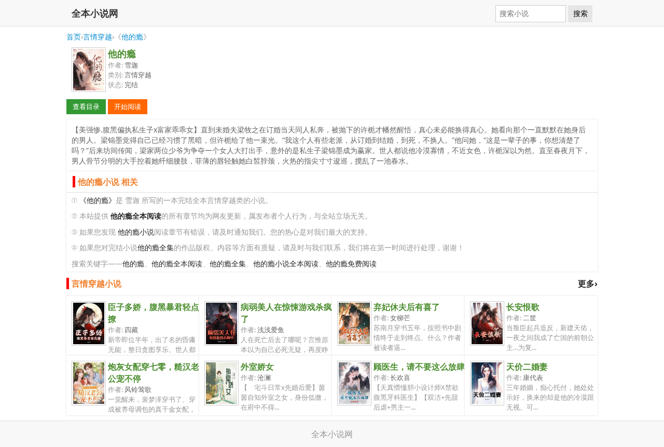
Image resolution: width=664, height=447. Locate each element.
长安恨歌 (523, 307)
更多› (588, 283)
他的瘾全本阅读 (176, 263)
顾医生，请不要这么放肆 (419, 366)
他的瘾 (132, 37)
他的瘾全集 (155, 247)
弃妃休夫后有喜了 (407, 307)
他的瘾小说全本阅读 (286, 263)
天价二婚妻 (527, 366)
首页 (73, 37)
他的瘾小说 (136, 232)
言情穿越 (97, 37)
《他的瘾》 (97, 200)
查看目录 (86, 106)
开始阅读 (127, 106)
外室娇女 (257, 366)
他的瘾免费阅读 (351, 263)
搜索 (580, 13)
